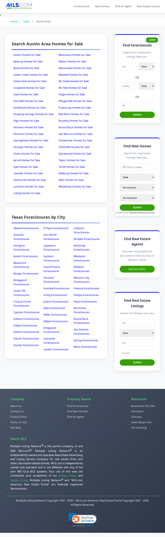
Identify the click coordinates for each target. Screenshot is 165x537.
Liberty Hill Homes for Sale (30, 180)
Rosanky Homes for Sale (73, 120)
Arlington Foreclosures (21, 248)
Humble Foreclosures (57, 288)
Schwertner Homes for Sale (75, 140)
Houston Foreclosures (51, 280)
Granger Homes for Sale (28, 147)
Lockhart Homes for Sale (29, 186)
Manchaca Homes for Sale (75, 55)
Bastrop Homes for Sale (28, 61)
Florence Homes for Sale (28, 134)
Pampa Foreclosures (86, 295)
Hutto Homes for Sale (27, 153)
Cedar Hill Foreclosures (21, 293)
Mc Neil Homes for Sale (73, 88)
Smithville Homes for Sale (74, 147)
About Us (16, 406)
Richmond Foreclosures (81, 310)
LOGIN (152, 40)
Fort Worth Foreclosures (51, 237)
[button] (82, 520)
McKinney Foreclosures (81, 248)
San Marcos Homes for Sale (75, 134)
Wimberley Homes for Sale (75, 186)
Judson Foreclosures (56, 301)
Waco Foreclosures (85, 347)
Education (137, 411)
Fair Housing (139, 427)
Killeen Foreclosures (56, 321)
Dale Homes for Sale (26, 94)
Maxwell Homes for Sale (73, 74)
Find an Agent (123, 6)
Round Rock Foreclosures (81, 321)
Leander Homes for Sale (28, 173)
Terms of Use (18, 422)
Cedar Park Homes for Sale (30, 81)
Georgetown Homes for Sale (31, 140)
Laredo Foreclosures (56, 349)
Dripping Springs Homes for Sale (34, 114)
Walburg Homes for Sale (73, 173)
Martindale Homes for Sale (75, 68)
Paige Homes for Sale (72, 94)
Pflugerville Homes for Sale (75, 101)
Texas (26, 21)
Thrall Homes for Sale (72, 167)
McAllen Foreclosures (87, 239)
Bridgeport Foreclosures (21, 282)
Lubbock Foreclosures (81, 230)
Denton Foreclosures (26, 332)
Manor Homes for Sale (72, 61)
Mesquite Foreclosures (81, 258)
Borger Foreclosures (26, 273)
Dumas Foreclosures (26, 345)
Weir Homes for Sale (71, 180)
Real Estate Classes (148, 6)
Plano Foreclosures (85, 301)
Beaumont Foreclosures (21, 265)
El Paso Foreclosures (56, 228)
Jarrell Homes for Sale (27, 160)
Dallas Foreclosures (25, 325)
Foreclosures (82, 6)
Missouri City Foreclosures (81, 280)
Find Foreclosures (78, 406)
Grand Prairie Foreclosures (52, 269)
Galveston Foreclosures (51, 248)
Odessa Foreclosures (86, 288)
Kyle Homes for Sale (26, 167)
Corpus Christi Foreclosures (22, 304)
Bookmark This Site (143, 406)
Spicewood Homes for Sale (75, 153)
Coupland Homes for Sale (29, 88)
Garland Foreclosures (51, 258)
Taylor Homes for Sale (72, 160)
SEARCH (137, 115)
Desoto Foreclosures (26, 338)
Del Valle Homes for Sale (28, 101)
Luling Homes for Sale (27, 193)
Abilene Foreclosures (26, 228)
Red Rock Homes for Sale (74, 114)
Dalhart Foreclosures (26, 319)
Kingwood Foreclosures (51, 330)
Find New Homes (77, 411)
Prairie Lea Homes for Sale (75, 107)
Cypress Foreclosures (27, 312)
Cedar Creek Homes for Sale (31, 74)
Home (14, 21)
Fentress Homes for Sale (28, 127)
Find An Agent (137, 269)
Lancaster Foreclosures (51, 340)
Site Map (15, 427)
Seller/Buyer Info (141, 422)
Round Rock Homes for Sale (76, 127)
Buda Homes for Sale (26, 68)
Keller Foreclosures (55, 314)
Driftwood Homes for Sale (29, 107)
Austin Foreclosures (26, 256)
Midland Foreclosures (81, 269)
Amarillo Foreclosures (21, 237)
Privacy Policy (18, 417)
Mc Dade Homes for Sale (74, 81)
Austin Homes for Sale (27, 55)
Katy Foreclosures (54, 308)
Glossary (136, 417)
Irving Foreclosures (55, 295)
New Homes (102, 6)
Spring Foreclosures (86, 340)
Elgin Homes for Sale (26, 120)
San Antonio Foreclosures (81, 331)
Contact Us (17, 411)
